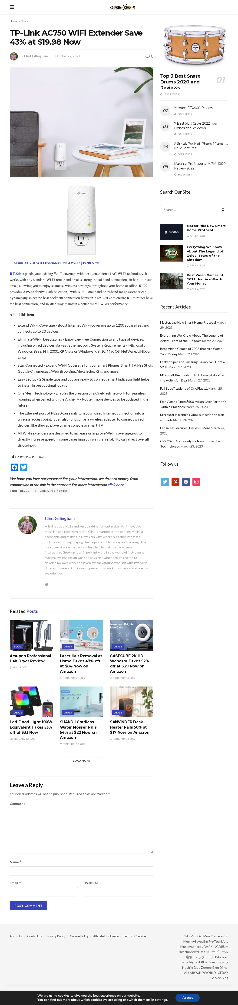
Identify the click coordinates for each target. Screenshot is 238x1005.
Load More (81, 760)
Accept (187, 997)
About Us (16, 936)
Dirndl (224, 967)
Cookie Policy (79, 936)
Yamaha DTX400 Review (193, 108)
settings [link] (161, 1000)
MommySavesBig (195, 941)
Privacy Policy (55, 936)
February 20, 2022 (73, 677)
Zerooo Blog (210, 967)
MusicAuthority (191, 947)
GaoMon (203, 936)
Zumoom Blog (218, 962)
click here (116, 484)
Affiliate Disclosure (106, 936)
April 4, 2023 (19, 667)
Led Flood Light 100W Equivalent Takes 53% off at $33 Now (31, 727)
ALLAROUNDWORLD (200, 973)
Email (15, 883)
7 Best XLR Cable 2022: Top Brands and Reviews (195, 125)
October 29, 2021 (67, 56)
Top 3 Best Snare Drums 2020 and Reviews (180, 81)
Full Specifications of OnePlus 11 (184, 388)
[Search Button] (223, 209)
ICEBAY (222, 973)
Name (16, 862)
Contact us (34, 936)
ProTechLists (218, 941)
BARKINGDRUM (216, 947)
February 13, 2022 (123, 677)
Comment (17, 804)
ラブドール (206, 957)
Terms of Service (134, 936)
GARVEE (190, 936)
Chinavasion (219, 936)
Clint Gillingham (36, 56)
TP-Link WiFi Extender (51, 490)
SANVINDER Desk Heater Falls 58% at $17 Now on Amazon (129, 727)
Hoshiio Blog (191, 967)
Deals (24, 21)
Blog (18, 646)
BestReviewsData (192, 952)
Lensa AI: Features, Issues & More (185, 428)
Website (91, 883)
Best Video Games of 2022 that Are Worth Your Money (205, 279)
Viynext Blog (198, 962)
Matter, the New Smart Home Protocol (188, 322)
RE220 (25, 490)
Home (14, 21)
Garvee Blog (219, 978)
